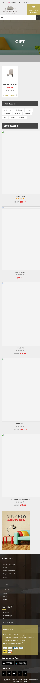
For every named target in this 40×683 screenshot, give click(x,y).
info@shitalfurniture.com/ (14, 643)
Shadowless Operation (20, 500)
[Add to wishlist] (16, 95)
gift (5, 117)
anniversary (8, 110)
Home (17, 46)
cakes (29, 110)
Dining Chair (20, 196)
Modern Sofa (20, 424)
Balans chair (20, 272)
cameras (7, 114)
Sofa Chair (20, 348)
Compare (3, 95)
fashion (27, 114)
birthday (19, 110)
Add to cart (10, 95)
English (13, 2)
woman (22, 117)
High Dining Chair (10, 85)
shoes (13, 117)
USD (3, 2)
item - (33, 11)
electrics (17, 114)
